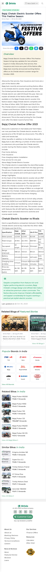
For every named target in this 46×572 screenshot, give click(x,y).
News (6, 552)
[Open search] (42, 3)
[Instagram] (15, 512)
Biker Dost (30, 543)
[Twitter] (30, 512)
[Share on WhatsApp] (31, 48)
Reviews (7, 558)
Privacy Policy (9, 538)
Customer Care (24, 517)
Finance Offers (32, 533)
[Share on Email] (26, 48)
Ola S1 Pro (36, 104)
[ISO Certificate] (31, 552)
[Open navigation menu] (3, 3)
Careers (7, 544)
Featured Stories (10, 555)
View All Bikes (7, 496)
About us (7, 533)
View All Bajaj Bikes (9, 440)
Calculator (30, 540)
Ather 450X (15, 104)
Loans (6, 560)
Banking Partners (11, 535)
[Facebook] (20, 512)
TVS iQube (24, 104)
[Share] (41, 48)
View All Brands (8, 384)
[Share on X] (21, 48)
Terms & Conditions (11, 541)
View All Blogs (37, 344)
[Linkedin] (25, 512)
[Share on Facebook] (16, 48)
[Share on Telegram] (36, 48)
